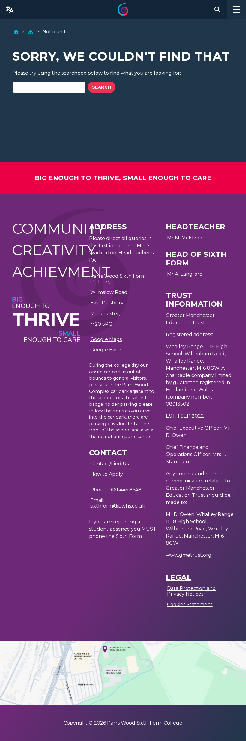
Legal (178, 577)
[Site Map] (30, 31)
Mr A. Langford (185, 274)
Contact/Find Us (109, 464)
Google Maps (106, 339)
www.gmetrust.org (189, 555)
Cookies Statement (190, 604)
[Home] (16, 31)
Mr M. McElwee (185, 238)
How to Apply (106, 474)
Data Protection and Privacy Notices (191, 591)
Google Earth (106, 350)
